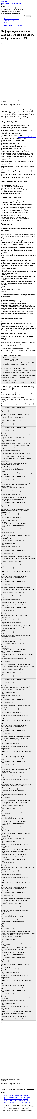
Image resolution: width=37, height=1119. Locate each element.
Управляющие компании (11, 19)
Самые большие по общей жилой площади (17, 1097)
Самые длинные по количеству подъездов (17, 1102)
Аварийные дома (9, 20)
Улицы (6, 22)
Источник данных (18, 1111)
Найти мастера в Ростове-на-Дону (11, 100)
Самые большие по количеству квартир (16, 1095)
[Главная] (4, 1)
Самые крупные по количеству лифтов (16, 1100)
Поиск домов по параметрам (13, 25)
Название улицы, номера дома (10, 13)
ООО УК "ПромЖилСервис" (27, 137)
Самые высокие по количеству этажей (16, 1099)
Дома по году (8, 24)
